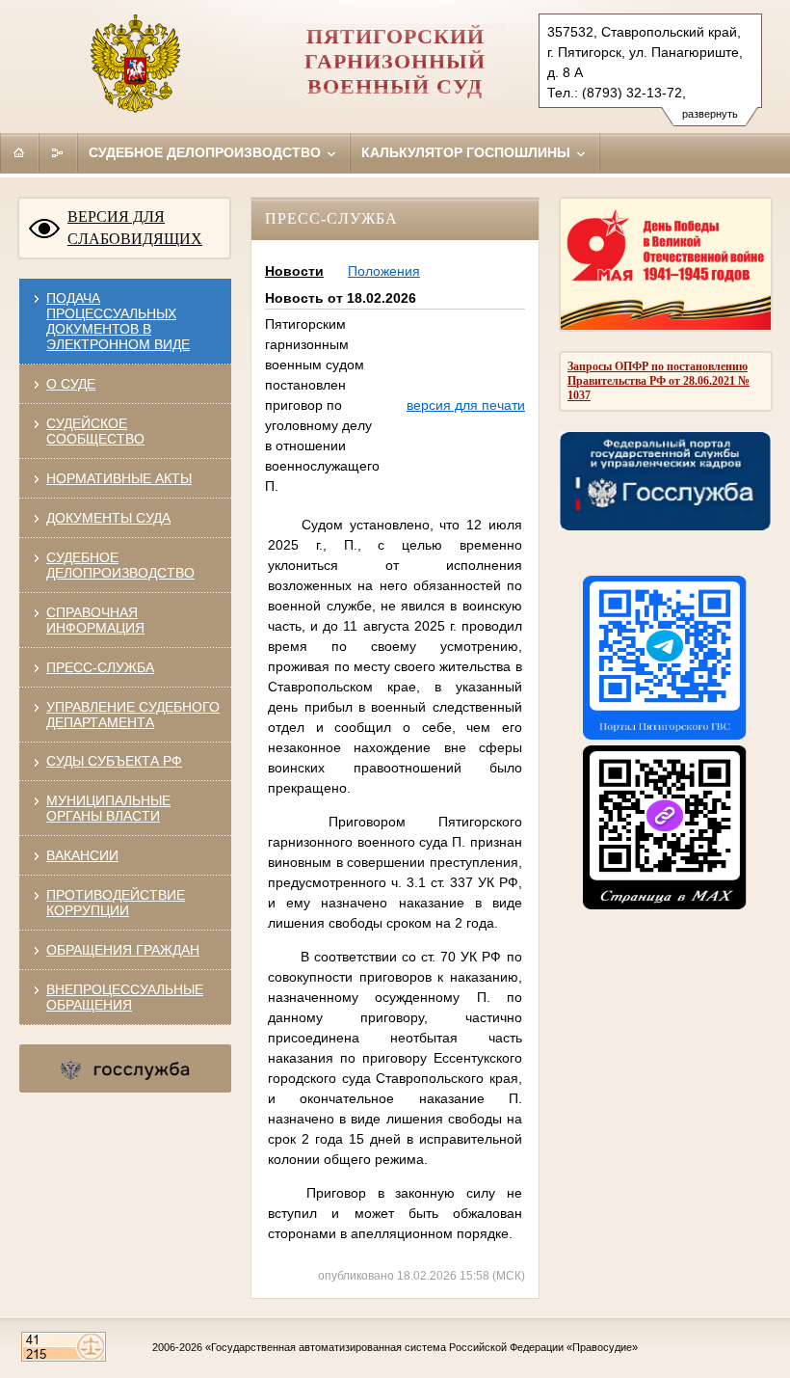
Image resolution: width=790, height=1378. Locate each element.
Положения (384, 271)
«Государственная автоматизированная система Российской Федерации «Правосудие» (421, 1347)
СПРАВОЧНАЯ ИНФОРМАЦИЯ (95, 620)
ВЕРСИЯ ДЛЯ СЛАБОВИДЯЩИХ (134, 227)
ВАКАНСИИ (82, 855)
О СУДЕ (70, 384)
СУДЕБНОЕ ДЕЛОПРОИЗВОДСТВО (120, 565)
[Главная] (19, 152)
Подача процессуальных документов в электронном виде (118, 321)
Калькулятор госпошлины (467, 152)
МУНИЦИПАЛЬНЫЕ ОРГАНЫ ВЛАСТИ (108, 808)
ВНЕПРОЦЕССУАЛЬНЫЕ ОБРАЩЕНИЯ (124, 997)
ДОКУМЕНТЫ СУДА (108, 518)
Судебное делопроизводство (207, 152)
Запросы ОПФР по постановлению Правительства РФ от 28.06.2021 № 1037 (658, 381)
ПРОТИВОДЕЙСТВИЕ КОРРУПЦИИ (115, 902)
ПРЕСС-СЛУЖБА (100, 667)
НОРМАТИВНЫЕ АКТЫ (119, 478)
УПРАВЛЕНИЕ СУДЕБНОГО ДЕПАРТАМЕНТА (133, 714)
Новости (294, 271)
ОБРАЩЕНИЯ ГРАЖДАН (122, 950)
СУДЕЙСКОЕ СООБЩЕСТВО (95, 431)
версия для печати (466, 405)
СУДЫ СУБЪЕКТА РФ (114, 761)
